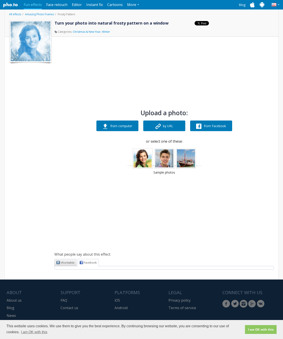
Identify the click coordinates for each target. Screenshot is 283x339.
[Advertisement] (30, 131)
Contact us (69, 307)
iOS (117, 300)
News (11, 315)
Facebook (90, 262)
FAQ (64, 300)
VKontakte (68, 262)
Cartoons (115, 4)
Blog (242, 5)
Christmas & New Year (87, 32)
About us (14, 300)
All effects (15, 14)
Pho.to (10, 4)
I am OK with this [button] (34, 332)
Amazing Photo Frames (39, 14)
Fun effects (33, 4)
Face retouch (56, 4)
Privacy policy (179, 300)
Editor (77, 4)
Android (121, 307)
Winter (106, 32)
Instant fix (94, 4)
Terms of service (182, 307)
